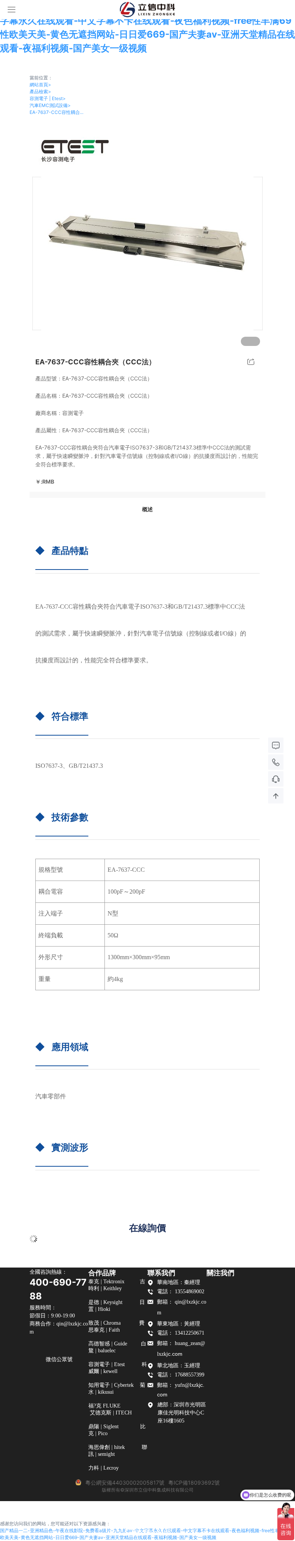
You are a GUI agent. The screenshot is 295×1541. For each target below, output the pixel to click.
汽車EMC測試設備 (50, 105)
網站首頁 (40, 84)
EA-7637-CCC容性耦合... (56, 112)
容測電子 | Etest (48, 98)
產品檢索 (40, 91)
